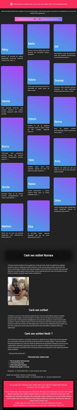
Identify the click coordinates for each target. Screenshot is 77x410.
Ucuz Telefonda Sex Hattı (54, 394)
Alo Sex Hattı (63, 398)
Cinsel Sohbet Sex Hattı (27, 398)
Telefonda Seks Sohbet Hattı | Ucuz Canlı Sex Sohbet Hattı (41, 385)
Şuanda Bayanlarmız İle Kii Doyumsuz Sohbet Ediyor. (38, 19)
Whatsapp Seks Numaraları (48, 392)
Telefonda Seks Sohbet (22, 377)
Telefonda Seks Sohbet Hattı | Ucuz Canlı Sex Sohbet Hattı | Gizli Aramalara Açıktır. (40, 4)
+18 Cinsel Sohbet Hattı (17, 363)
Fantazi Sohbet (9, 392)
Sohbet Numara (66, 396)
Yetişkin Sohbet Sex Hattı (37, 394)
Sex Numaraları (34, 392)
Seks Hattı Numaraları (22, 392)
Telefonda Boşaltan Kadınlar (18, 365)
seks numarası (34, 371)
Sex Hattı (56, 398)
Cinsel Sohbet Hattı (13, 398)
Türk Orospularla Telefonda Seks (19, 361)
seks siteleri (43, 371)
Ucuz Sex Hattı (62, 392)
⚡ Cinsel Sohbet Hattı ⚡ (22, 371)
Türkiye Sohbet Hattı (41, 401)
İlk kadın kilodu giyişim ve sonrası (19, 367)
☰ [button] (11, 4)
